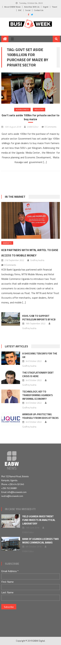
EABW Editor (32, 126)
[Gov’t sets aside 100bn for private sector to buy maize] (30, 88)
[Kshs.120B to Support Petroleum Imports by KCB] (10, 319)
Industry (39, 109)
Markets (7, 242)
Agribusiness (22, 109)
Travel (54, 6)
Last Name (7, 592)
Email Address (10, 571)
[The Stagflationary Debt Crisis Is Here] (10, 377)
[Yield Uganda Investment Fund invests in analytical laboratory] (10, 521)
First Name (7, 582)
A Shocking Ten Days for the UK (39, 355)
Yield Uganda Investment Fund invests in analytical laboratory (38, 519)
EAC (20, 10)
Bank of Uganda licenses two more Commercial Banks (40, 540)
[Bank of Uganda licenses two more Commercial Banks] (10, 543)
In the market (15, 196)
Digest (45, 6)
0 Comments (50, 126)
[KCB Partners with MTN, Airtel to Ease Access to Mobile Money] (30, 220)
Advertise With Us (31, 6)
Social (27, 10)
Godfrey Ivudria (37, 260)
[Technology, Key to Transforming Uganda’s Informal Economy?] (10, 396)
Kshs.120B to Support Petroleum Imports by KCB (39, 317)
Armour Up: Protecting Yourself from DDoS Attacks (40, 416)
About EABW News (12, 6)
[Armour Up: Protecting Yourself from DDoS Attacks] (10, 419)
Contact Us (38, 10)
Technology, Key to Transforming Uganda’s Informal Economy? (37, 395)
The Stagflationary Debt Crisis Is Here (38, 374)
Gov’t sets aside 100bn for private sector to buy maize (30, 117)
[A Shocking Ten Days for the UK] (10, 358)
